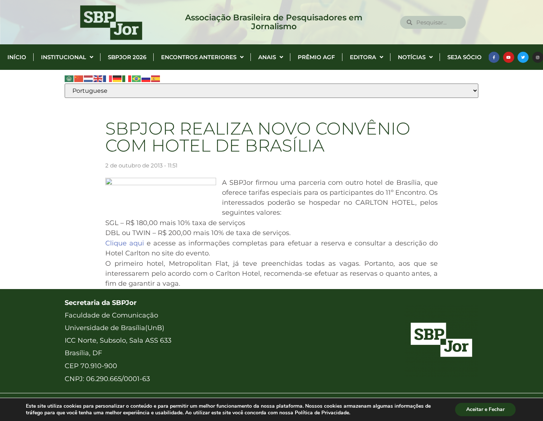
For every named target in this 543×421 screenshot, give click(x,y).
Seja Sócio (464, 57)
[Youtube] (508, 57)
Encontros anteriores (198, 57)
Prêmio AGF (316, 57)
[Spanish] (156, 78)
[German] (117, 78)
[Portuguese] (136, 78)
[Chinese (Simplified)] (79, 78)
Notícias (412, 57)
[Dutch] (88, 78)
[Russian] (146, 78)
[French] (108, 78)
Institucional (63, 57)
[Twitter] (523, 57)
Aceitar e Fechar (485, 409)
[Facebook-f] (493, 57)
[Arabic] (69, 78)
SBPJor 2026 (127, 57)
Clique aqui (124, 243)
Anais (267, 57)
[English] (98, 78)
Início (16, 57)
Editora (363, 57)
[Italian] (127, 78)
